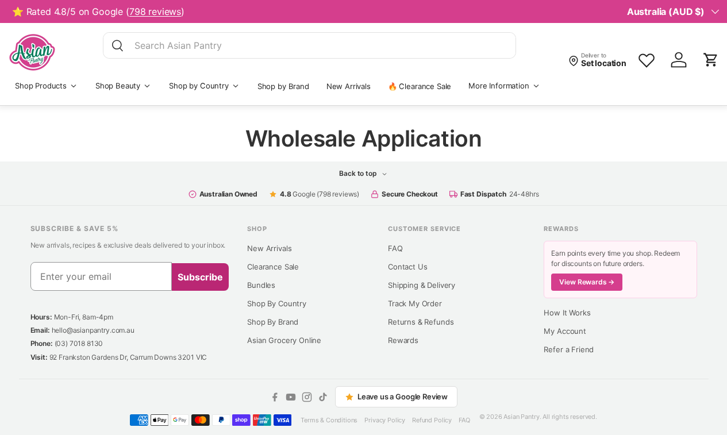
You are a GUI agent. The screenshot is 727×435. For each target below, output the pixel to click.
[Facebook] (275, 397)
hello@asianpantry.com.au (93, 330)
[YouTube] (291, 397)
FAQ (395, 248)
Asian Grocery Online (284, 340)
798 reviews (155, 11)
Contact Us (407, 266)
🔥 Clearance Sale (419, 86)
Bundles (261, 285)
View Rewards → (586, 282)
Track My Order (415, 303)
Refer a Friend (569, 349)
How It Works (567, 312)
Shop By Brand (272, 321)
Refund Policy (432, 420)
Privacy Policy (384, 420)
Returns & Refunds (420, 321)
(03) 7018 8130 (79, 343)
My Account (565, 331)
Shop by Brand (283, 86)
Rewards (403, 340)
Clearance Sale (273, 266)
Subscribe (200, 277)
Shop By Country (276, 303)
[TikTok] (323, 397)
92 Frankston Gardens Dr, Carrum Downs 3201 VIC (128, 357)
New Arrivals (348, 86)
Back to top (358, 173)
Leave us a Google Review (402, 396)
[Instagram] (307, 397)
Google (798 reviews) (319, 194)
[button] (711, 59)
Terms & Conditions (329, 420)
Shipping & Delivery (421, 285)
